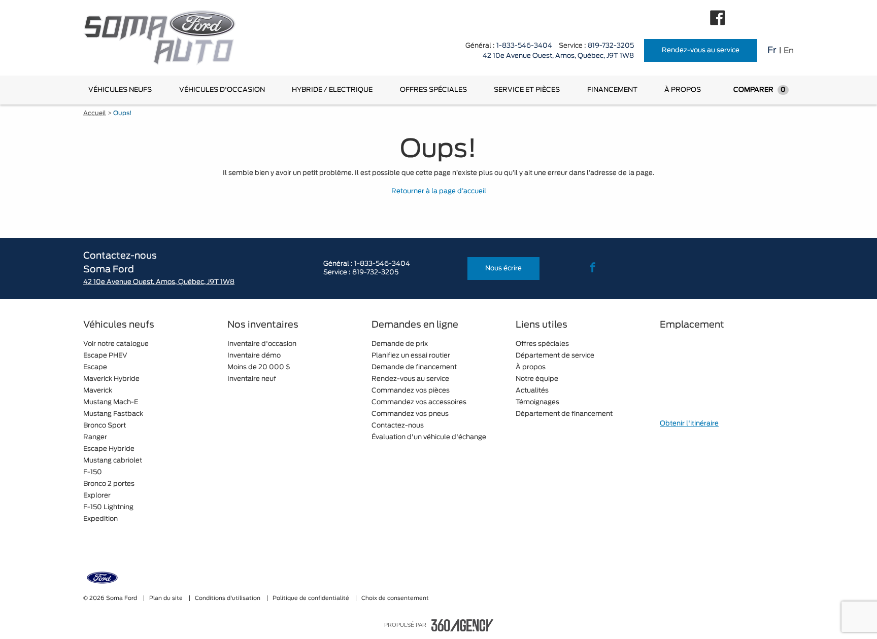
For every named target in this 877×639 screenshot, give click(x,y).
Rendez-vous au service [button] (700, 50)
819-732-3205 (611, 46)
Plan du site (166, 598)
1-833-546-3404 (524, 46)
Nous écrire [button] (503, 268)
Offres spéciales (433, 90)
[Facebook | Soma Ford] (717, 17)
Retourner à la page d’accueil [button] (438, 191)
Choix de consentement (395, 598)
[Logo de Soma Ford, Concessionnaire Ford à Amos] (164, 37)
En (789, 50)
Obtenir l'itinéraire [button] (689, 423)
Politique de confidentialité (312, 598)
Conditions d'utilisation (228, 598)
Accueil (94, 113)
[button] (120, 90)
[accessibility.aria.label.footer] (462, 625)
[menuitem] (120, 90)
